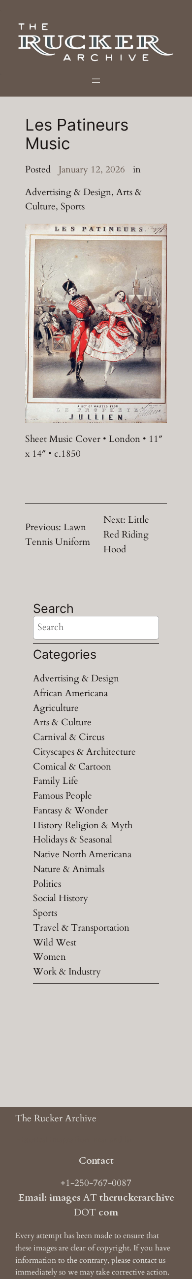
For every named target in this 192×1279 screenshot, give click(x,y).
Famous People (62, 795)
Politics (47, 883)
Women (49, 956)
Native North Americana (82, 854)
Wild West (54, 942)
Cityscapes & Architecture (84, 751)
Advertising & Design (68, 192)
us (162, 1260)
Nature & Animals (68, 869)
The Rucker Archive (55, 1118)
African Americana (70, 693)
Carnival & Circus (68, 737)
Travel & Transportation (81, 927)
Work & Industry (67, 971)
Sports (73, 206)
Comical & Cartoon (72, 766)
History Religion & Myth (82, 825)
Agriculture (56, 708)
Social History (60, 898)
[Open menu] (96, 81)
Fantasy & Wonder (70, 810)
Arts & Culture (62, 722)
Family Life (55, 780)
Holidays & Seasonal (72, 839)
